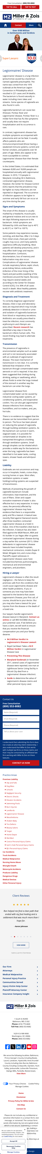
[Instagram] (34, 1046)
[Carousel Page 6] (27, 936)
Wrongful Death (9, 866)
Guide (10, 678)
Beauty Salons (12, 827)
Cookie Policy (33, 1083)
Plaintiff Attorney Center (15, 990)
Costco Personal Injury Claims (18, 841)
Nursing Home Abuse (12, 862)
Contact (18, 25)
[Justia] (23, 1046)
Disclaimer (21, 1097)
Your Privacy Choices (17, 1083)
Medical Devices (9, 879)
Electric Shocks (12, 796)
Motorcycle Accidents (12, 869)
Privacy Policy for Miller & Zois (21, 1101)
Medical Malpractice (11, 859)
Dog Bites (10, 786)
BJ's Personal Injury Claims (17, 848)
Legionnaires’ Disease (15, 814)
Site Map (21, 1105)
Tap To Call (11, 7)
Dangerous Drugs (10, 876)
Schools (9, 789)
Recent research (21, 327)
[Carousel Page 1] (11, 936)
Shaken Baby (11, 821)
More (31, 25)
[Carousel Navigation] (21, 936)
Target (9, 831)
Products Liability (10, 872)
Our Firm (7, 966)
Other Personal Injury (12, 883)
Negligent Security (13, 793)
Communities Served (13, 982)
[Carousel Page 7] (30, 936)
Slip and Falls (11, 783)
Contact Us (21, 1109)
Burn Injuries (11, 807)
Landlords (10, 810)
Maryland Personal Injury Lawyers (21, 17)
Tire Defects (11, 824)
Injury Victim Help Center (15, 986)
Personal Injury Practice (14, 978)
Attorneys (7, 970)
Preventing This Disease (18, 655)
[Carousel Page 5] (24, 936)
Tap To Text (30, 7)
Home (5, 25)
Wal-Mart (10, 838)
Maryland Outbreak (16, 659)
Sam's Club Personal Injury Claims (20, 845)
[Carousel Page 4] (21, 936)
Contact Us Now (21, 763)
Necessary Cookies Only (13, 1147)
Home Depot (11, 834)
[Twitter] (13, 1046)
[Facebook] (7, 1046)
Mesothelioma (12, 817)
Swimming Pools (13, 803)
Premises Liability (10, 779)
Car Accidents (8, 852)
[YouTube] (29, 1046)
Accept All (13, 1141)
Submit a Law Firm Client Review (21, 953)
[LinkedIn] (18, 1046)
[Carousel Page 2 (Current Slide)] (14, 936)
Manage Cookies (22, 1086)
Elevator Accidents (13, 800)
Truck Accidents (9, 855)
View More (21, 945)
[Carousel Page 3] (17, 936)
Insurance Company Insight (16, 994)
